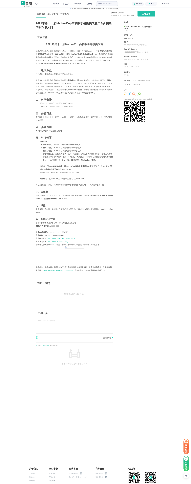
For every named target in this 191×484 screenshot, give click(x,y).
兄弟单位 (32, 477)
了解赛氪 (32, 473)
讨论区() (65, 14)
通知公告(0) (53, 14)
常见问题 (52, 473)
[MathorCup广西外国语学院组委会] (126, 28)
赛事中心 (45, 3)
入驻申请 (138, 4)
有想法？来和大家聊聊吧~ (47, 321)
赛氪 (26, 4)
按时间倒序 (46, 345)
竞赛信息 (41, 14)
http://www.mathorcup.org (58, 241)
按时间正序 (53, 345)
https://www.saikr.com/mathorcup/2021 (58, 270)
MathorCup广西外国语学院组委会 (143, 27)
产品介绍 (52, 477)
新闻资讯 (77, 4)
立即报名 (146, 14)
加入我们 (32, 481)
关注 (128, 84)
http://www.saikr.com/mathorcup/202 (62, 238)
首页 (36, 4)
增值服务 (52, 481)
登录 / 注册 (165, 4)
